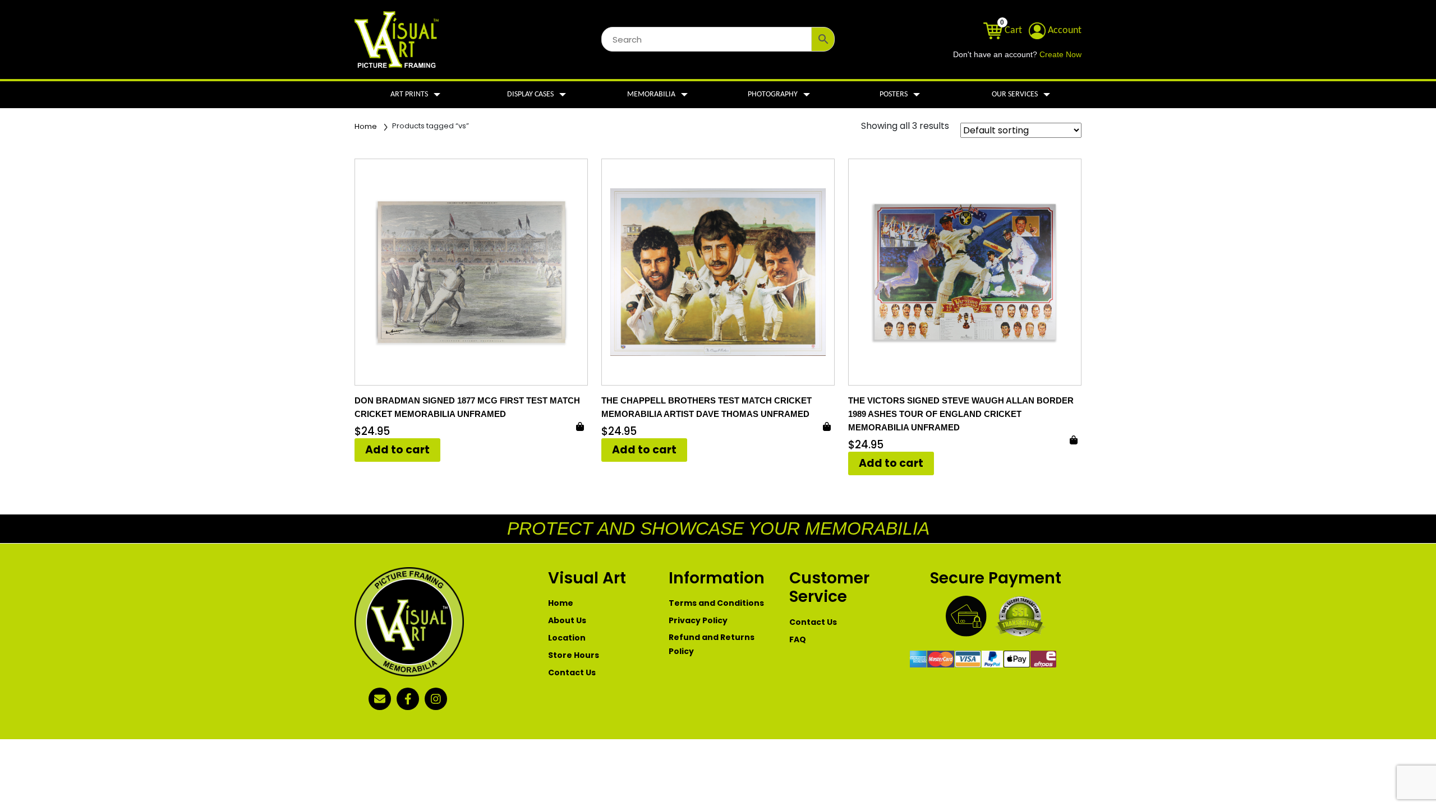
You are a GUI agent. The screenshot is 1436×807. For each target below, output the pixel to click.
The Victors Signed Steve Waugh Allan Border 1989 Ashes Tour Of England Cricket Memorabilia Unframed (961, 414)
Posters (894, 94)
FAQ (797, 639)
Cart (1012, 30)
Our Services (1015, 94)
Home (366, 126)
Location (567, 637)
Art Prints (409, 94)
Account (1063, 30)
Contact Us (572, 672)
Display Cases (530, 94)
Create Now (1060, 55)
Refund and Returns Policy (711, 644)
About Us (567, 620)
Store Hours (573, 655)
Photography (773, 94)
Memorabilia (651, 94)
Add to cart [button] (397, 449)
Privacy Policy (698, 620)
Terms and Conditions (716, 603)
